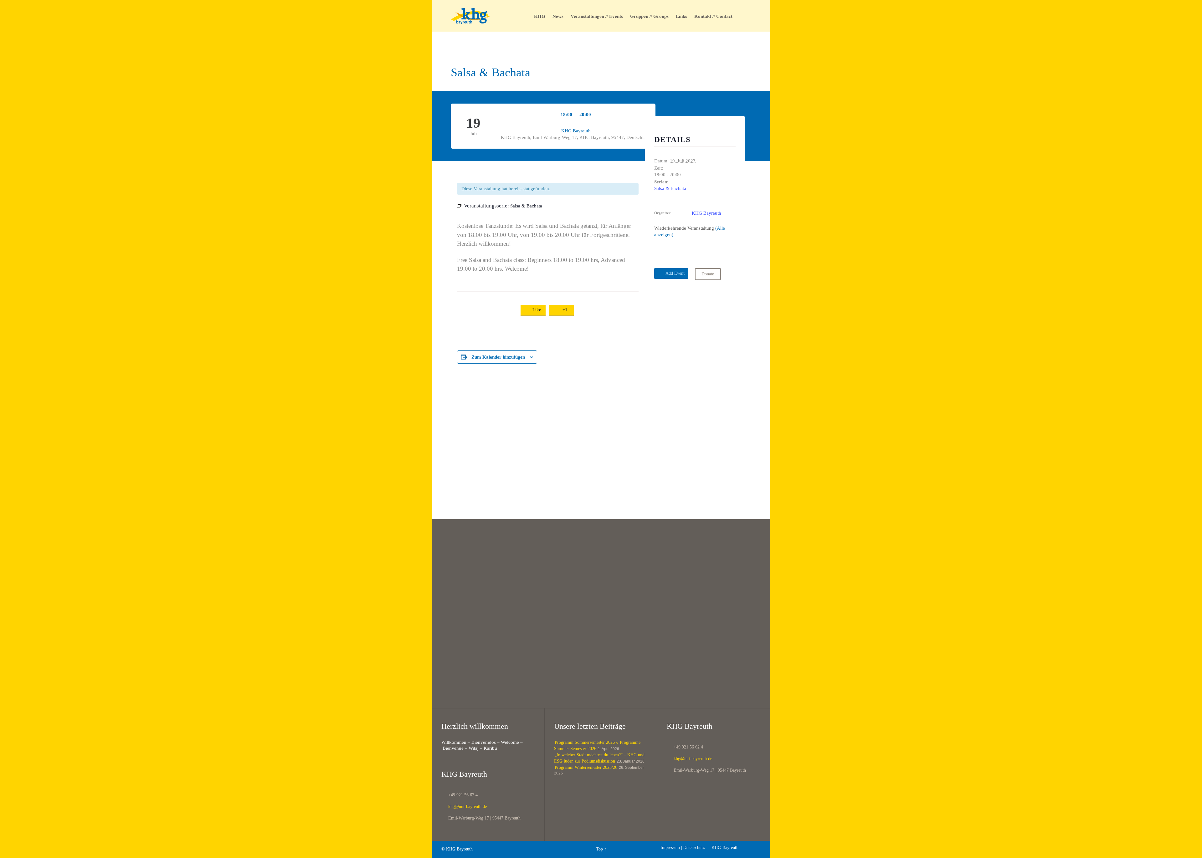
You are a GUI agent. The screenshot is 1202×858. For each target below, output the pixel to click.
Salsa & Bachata (670, 188)
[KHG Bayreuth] (471, 16)
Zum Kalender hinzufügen (498, 357)
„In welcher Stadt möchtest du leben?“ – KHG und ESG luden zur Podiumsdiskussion (599, 758)
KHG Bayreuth (576, 130)
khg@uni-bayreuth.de (464, 806)
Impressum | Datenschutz (682, 847)
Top (599, 849)
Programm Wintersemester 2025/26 (586, 767)
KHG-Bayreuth (722, 847)
